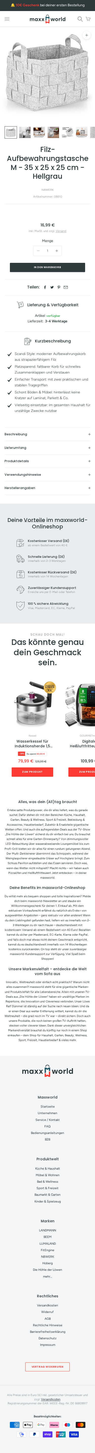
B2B (47, 1139)
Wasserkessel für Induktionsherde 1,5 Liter (32, 744)
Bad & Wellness (47, 1181)
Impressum (47, 1345)
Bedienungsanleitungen (47, 1133)
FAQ (47, 1126)
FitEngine (47, 1250)
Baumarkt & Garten (47, 1194)
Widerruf (47, 1312)
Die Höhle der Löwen (47, 1270)
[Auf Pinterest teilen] (59, 287)
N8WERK (48, 190)
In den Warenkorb (47, 267)
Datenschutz (47, 1338)
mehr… (47, 1276)
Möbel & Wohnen (48, 1175)
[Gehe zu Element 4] (53, 132)
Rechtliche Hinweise (47, 1325)
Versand (61, 231)
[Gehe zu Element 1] (11, 132)
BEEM (47, 1237)
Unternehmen (47, 1113)
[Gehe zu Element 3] (39, 132)
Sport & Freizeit (47, 1188)
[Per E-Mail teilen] (66, 287)
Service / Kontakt (47, 1120)
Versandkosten (47, 1305)
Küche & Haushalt (47, 1168)
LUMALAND (48, 1243)
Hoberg (47, 1263)
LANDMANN (47, 1230)
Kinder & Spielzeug (47, 1201)
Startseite (48, 1106)
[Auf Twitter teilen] (52, 287)
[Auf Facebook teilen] (45, 287)
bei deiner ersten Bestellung (50, 5)
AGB (48, 1318)
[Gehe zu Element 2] (25, 132)
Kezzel (32, 735)
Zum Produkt (32, 771)
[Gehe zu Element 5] (67, 132)
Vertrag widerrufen (48, 1366)
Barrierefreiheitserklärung (47, 1332)
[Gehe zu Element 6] (81, 132)
